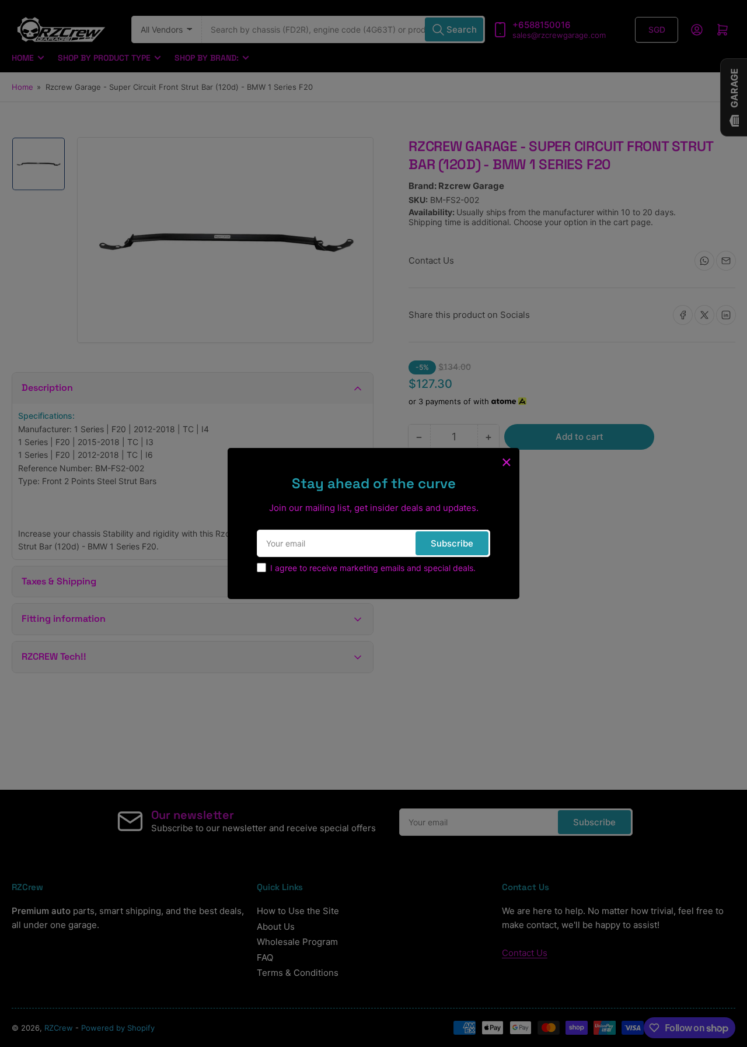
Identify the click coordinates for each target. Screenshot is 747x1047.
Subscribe (452, 543)
